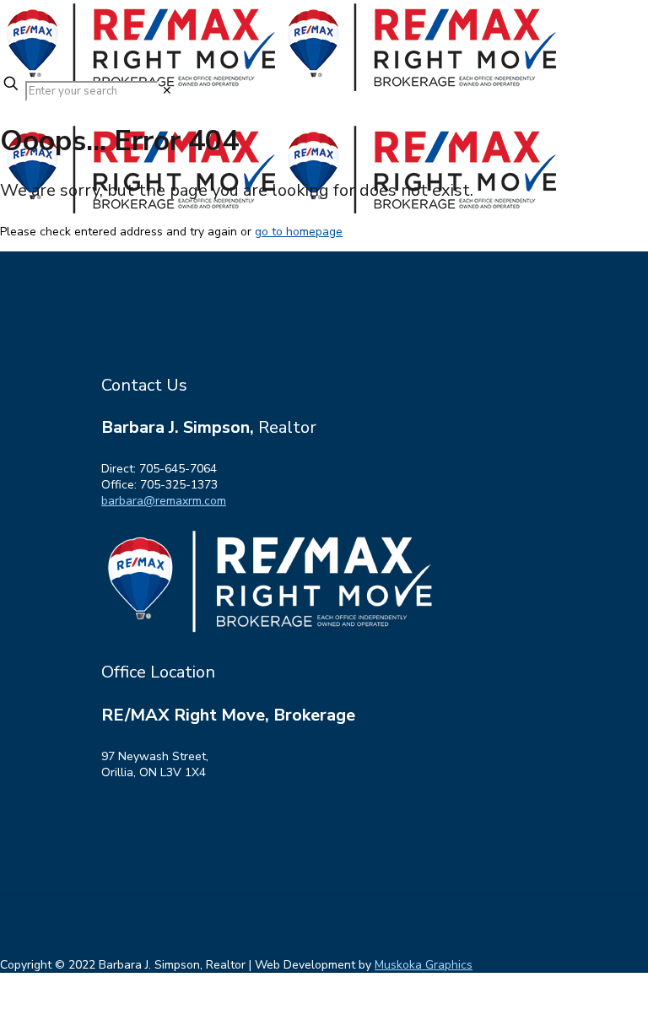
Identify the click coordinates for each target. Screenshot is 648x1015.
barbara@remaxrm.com (163, 501)
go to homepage (299, 232)
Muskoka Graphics (423, 965)
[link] (167, 91)
